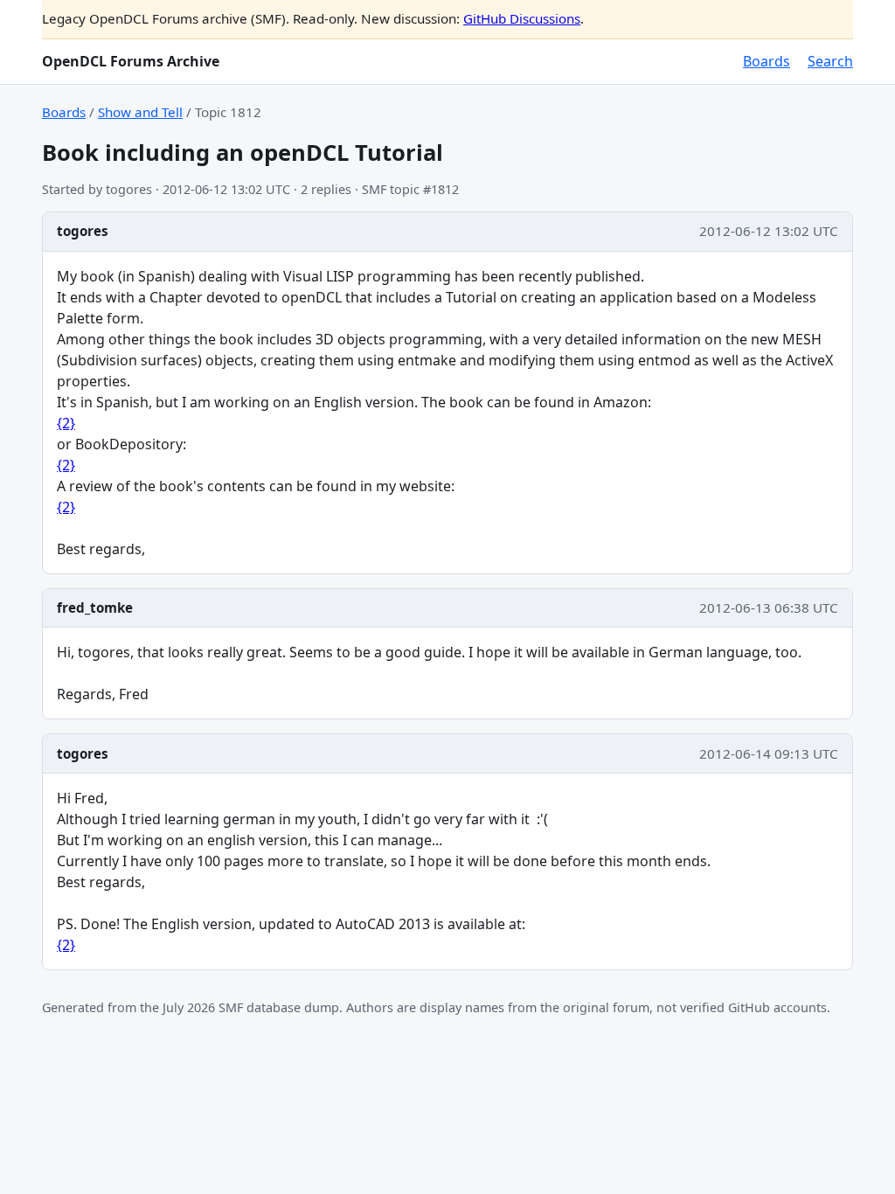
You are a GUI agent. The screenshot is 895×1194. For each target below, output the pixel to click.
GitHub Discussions (521, 18)
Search (830, 61)
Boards (766, 61)
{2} (66, 423)
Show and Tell (140, 112)
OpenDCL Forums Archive (130, 61)
